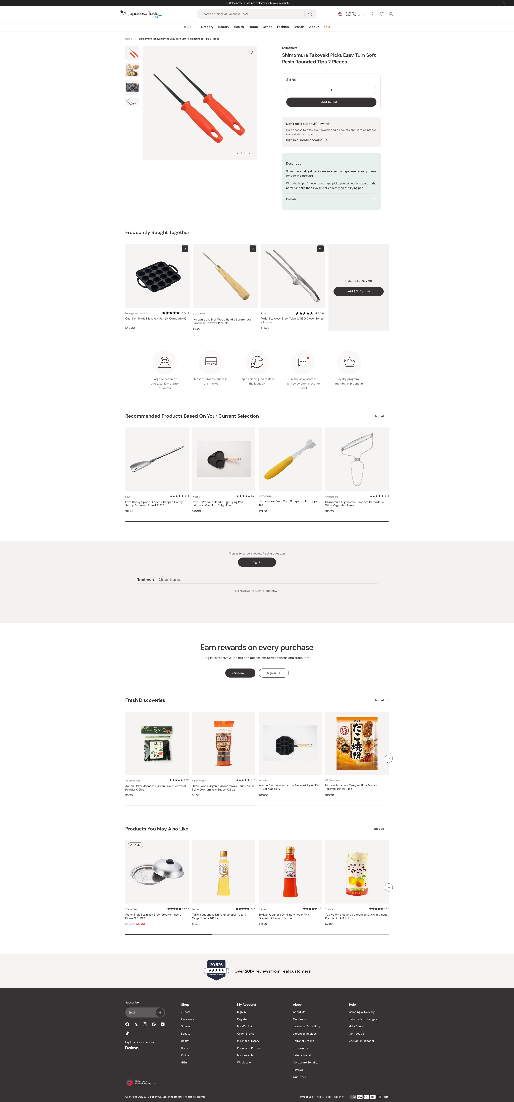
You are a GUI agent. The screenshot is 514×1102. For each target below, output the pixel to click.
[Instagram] (145, 1024)
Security (339, 1096)
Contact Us (356, 1033)
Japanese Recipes (305, 1033)
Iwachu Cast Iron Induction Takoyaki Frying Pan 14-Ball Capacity (289, 787)
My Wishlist (244, 1026)
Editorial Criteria (303, 1041)
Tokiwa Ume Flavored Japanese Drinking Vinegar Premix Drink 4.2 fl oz (357, 916)
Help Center (357, 1026)
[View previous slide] (237, 153)
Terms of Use (305, 1096)
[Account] (372, 14)
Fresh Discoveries (145, 700)
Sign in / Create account (304, 140)
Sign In (241, 1012)
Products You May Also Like (156, 829)
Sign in (257, 562)
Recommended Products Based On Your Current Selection (192, 416)
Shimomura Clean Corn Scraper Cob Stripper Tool (289, 503)
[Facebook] (127, 1024)
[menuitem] (188, 26)
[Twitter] (136, 1024)
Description (294, 163)
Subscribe (160, 1012)
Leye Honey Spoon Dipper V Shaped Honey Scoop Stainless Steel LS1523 (154, 503)
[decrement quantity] (293, 90)
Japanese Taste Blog (306, 1026)
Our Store (299, 1077)
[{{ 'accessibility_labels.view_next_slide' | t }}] (389, 759)
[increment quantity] (369, 90)
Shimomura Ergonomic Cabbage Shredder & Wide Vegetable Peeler (354, 503)
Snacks (186, 1026)
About (314, 27)
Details (291, 199)
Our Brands (300, 1019)
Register (242, 1019)
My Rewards (245, 1055)
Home (253, 27)
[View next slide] (250, 153)
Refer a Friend (302, 1055)
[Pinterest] (154, 1024)
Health (239, 27)
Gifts (184, 1062)
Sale (327, 27)
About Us (299, 1012)
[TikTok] (127, 1033)
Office (267, 27)
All (189, 27)
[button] (176, 313)
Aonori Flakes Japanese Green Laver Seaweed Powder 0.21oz (155, 787)
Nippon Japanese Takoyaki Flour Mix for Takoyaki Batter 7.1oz (351, 787)
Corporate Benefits (305, 1062)
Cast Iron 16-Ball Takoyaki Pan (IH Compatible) (155, 318)
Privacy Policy (323, 1096)
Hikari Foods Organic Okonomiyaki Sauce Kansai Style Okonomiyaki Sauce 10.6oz (223, 787)
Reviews (298, 1069)
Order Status (245, 1033)
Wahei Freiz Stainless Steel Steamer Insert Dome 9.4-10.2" (153, 916)
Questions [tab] (169, 580)
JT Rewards (300, 1048)
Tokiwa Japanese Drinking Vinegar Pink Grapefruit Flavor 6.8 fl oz (284, 916)
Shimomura (289, 48)
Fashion (283, 27)
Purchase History (248, 1041)
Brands (299, 27)
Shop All (379, 416)
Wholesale (244, 1062)
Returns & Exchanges (363, 1019)
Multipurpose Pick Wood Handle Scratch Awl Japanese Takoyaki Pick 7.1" (222, 321)
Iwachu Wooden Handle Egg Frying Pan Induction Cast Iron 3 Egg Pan (217, 503)
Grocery (207, 27)
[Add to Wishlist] (251, 52)
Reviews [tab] (145, 580)
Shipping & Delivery (362, 1012)
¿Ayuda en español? (362, 1041)
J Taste (186, 1012)
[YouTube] (163, 1024)
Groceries (187, 1019)
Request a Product (249, 1048)
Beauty (223, 27)
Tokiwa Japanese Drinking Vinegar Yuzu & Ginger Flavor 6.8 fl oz (219, 916)
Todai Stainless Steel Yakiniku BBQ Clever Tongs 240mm (292, 320)
